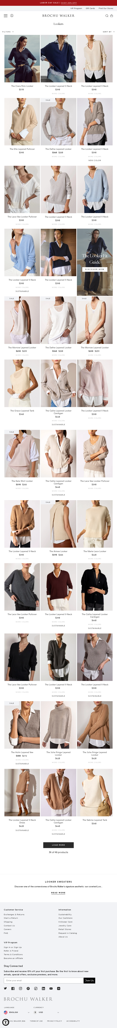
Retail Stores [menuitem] (64, 929)
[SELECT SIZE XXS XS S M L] (95, 59)
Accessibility (73, 1021)
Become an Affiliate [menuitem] (13, 958)
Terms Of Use (36, 1021)
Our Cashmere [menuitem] (65, 918)
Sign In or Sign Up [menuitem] (13, 947)
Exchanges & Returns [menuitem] (14, 914)
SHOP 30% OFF (69, 3)
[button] (6, 15)
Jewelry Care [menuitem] (64, 926)
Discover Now (94, 269)
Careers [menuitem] (7, 929)
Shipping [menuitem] (8, 922)
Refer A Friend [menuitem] (11, 951)
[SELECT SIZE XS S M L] (22, 59)
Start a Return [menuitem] (11, 918)
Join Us (89, 980)
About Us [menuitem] (63, 937)
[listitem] (5, 989)
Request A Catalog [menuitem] (67, 933)
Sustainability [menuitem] (65, 914)
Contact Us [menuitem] (9, 926)
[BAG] (111, 15)
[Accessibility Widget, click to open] (5, 1022)
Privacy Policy (54, 1021)
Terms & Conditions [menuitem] (13, 954)
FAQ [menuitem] (6, 933)
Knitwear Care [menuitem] (65, 922)
